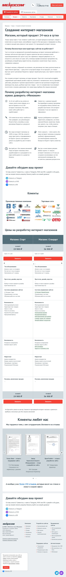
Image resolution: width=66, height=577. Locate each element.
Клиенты (24, 17)
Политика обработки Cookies (10, 540)
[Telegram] (57, 573)
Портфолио (33, 17)
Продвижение (29, 12)
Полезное (50, 17)
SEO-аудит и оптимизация (55, 532)
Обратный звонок (57, 5)
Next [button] (61, 263)
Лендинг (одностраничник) (41, 533)
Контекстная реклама (57, 539)
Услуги (15, 17)
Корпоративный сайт (42, 526)
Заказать (18, 258)
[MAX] (61, 573)
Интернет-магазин (41, 528)
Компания (6, 17)
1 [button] (34, 264)
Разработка (12, 12)
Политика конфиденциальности (10, 538)
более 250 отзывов (27, 484)
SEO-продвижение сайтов (56, 528)
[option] (18, 320)
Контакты (59, 17)
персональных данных (13, 563)
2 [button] (35, 264)
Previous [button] (4, 263)
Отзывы (42, 17)
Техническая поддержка (40, 546)
